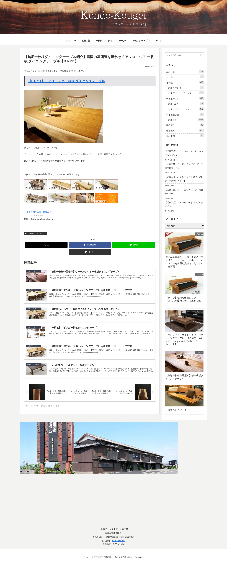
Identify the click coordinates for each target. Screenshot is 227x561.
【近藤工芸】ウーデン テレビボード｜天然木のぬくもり (184, 166)
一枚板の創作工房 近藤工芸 (37, 212)
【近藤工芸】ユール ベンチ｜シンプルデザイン (184, 204)
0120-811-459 (118, 540)
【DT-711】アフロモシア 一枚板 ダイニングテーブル (66, 81)
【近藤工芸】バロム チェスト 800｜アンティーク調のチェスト (184, 179)
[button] (90, 252)
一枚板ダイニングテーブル (36, 233)
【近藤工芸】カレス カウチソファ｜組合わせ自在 (184, 192)
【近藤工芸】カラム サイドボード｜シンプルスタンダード (184, 153)
